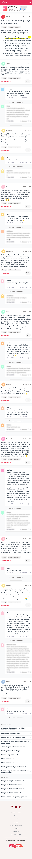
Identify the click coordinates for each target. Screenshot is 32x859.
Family (4, 27)
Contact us (16, 831)
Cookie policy (16, 822)
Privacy (16, 828)
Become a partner (16, 813)
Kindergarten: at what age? (10, 751)
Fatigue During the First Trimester (13, 781)
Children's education (14, 27)
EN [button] (30, 2)
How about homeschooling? (11, 733)
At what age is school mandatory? (13, 747)
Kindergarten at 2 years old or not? (13, 767)
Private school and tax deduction (13, 737)
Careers (16, 816)
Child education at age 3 (9, 763)
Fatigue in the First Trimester (11, 785)
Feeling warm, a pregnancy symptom (14, 797)
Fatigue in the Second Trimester (12, 789)
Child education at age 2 (9, 759)
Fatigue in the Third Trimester (11, 793)
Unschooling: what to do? (10, 755)
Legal (16, 819)
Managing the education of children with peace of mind (13, 729)
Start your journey (23, 8)
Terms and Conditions (16, 825)
